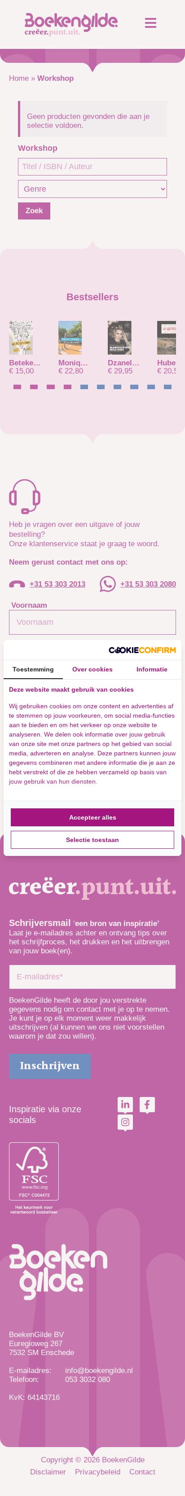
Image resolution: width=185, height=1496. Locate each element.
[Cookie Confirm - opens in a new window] (142, 649)
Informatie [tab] (152, 669)
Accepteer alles (92, 817)
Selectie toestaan (92, 839)
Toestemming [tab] (33, 669)
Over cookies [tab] (92, 669)
